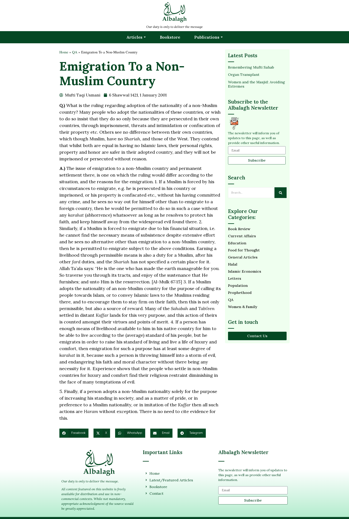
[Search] (280, 192)
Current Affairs (242, 236)
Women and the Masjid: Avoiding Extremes (256, 84)
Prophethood (240, 293)
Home (63, 52)
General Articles (243, 257)
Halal (232, 264)
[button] (73, 433)
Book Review (239, 229)
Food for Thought (244, 250)
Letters (234, 278)
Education (237, 243)
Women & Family (242, 307)
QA (74, 52)
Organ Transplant (243, 74)
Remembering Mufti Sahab (251, 67)
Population (238, 286)
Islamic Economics (244, 271)
